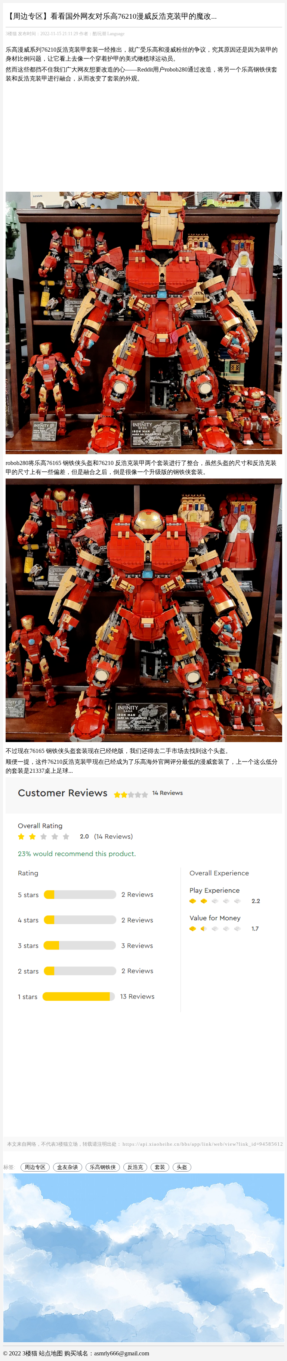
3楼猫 (11, 33)
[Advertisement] (144, 137)
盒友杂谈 (67, 1167)
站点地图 (51, 1353)
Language (115, 33)
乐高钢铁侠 (103, 1167)
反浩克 (135, 1167)
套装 (160, 1167)
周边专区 (35, 1167)
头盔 (182, 1167)
